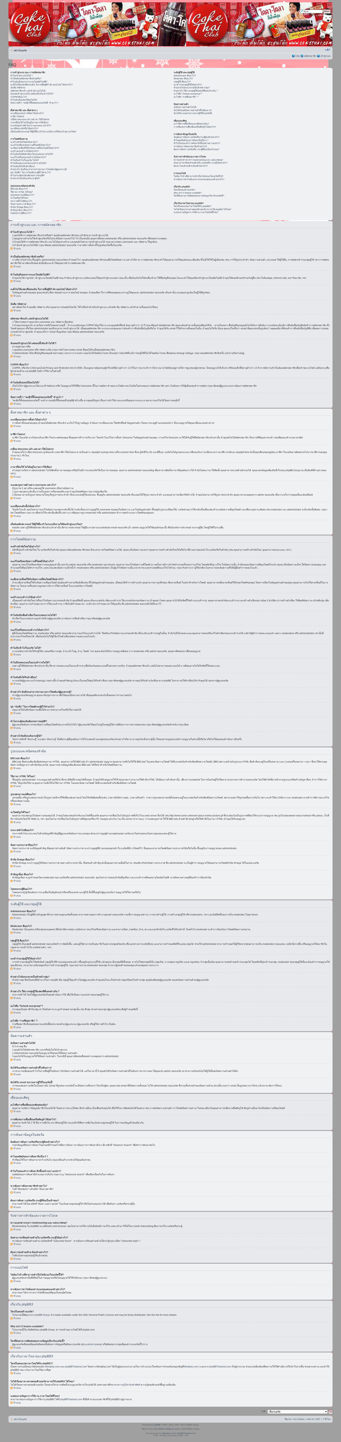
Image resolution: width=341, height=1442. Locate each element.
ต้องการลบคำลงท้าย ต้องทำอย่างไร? (191, 166)
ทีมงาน (288, 1419)
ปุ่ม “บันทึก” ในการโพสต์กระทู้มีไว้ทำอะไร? (30, 172)
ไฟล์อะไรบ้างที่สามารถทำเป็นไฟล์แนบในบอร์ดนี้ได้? (198, 176)
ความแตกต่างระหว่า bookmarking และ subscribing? (198, 160)
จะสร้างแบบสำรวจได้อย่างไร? (24, 151)
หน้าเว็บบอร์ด (20, 50)
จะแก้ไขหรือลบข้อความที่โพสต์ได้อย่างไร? (30, 145)
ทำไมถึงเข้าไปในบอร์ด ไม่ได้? (24, 160)
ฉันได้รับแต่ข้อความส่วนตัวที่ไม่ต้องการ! (193, 110)
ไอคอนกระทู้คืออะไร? (20, 213)
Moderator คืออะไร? (183, 78)
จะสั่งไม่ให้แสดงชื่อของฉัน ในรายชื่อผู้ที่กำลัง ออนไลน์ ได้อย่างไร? (41, 84)
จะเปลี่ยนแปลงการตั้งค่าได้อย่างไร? (27, 113)
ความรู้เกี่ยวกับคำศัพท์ (128, 1384)
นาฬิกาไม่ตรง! (17, 116)
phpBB (157, 1425)
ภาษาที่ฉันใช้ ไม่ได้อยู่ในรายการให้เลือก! (29, 122)
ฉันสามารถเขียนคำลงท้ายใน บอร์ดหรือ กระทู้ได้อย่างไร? (200, 163)
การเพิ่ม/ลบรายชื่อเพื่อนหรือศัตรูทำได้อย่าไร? (195, 127)
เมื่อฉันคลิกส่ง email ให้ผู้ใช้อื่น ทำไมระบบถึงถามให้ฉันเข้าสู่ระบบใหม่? (43, 131)
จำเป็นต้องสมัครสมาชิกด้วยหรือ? (25, 78)
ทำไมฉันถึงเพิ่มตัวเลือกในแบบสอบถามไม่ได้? (31, 154)
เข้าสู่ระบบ (325, 56)
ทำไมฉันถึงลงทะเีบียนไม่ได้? (23, 100)
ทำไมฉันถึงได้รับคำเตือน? (22, 166)
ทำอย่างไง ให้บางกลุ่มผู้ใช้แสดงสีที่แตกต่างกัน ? (196, 91)
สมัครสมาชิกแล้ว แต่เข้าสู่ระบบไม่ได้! (28, 91)
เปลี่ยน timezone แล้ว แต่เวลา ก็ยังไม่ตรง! (29, 119)
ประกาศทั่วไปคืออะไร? (21, 201)
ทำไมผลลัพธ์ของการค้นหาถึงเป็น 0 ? (191, 140)
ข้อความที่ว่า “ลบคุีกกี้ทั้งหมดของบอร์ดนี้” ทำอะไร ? (34, 103)
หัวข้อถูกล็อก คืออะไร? (21, 210)
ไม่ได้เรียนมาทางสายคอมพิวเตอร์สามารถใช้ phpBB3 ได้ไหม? (202, 209)
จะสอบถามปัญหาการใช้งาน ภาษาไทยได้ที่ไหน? (196, 212)
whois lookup (94, 1344)
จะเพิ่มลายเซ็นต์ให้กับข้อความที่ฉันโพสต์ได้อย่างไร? (34, 148)
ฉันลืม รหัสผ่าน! (17, 87)
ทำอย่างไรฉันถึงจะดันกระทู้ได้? (25, 178)
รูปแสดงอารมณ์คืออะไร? (22, 195)
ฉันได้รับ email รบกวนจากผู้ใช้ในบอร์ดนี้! (193, 113)
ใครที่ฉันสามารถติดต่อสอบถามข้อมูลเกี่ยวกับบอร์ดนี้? (199, 196)
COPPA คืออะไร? (18, 97)
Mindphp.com (52, 1366)
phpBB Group (42, 1315)
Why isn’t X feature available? (188, 193)
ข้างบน (17, 248)
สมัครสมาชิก (310, 56)
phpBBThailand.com (76, 1366)
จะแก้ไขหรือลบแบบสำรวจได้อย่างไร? (28, 157)
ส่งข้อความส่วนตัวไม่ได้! (185, 107)
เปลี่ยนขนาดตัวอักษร (328, 49)
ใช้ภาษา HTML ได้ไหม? (21, 192)
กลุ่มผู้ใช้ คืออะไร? (182, 81)
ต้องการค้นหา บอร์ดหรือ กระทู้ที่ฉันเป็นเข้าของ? (196, 149)
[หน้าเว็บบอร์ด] (46, 24)
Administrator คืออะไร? (185, 75)
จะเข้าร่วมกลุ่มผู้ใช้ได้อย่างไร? (188, 84)
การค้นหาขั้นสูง (323, 15)
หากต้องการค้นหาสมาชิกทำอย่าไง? (190, 146)
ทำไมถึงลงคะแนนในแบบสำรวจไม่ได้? (28, 163)
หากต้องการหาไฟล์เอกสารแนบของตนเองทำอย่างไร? (199, 179)
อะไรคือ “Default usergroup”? (188, 94)
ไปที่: (263, 1411)
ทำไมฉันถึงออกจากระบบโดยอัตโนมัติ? (28, 81)
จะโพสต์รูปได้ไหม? (19, 198)
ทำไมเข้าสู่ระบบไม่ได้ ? (21, 75)
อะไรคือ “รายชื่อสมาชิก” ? (186, 97)
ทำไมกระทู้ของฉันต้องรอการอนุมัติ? (27, 175)
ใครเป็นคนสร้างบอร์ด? (184, 190)
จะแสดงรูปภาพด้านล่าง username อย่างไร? (30, 125)
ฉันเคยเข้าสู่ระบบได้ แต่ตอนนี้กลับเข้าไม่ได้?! (31, 94)
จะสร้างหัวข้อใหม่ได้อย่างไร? (24, 142)
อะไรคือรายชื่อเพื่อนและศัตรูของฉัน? (191, 124)
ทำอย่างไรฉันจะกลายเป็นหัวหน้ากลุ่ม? (192, 87)
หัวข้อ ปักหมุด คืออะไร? (21, 207)
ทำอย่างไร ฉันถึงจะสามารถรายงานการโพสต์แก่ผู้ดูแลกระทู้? (38, 169)
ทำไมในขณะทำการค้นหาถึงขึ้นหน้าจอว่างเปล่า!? (197, 143)
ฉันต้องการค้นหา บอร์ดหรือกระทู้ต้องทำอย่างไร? (196, 137)
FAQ (297, 56)
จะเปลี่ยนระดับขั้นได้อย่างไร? (24, 128)
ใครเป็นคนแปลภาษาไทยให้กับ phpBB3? (192, 206)
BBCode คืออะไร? (19, 189)
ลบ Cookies (298, 1419)
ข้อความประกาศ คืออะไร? (23, 204)
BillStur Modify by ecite (169, 1429)
